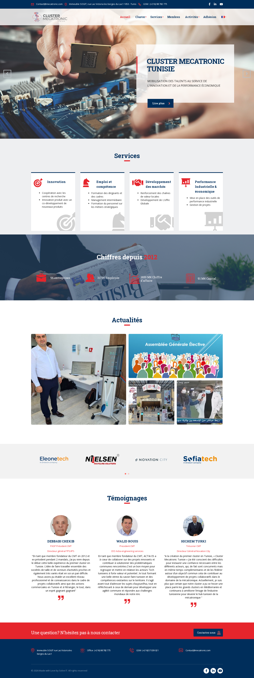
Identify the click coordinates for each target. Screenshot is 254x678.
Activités (191, 17)
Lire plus (158, 103)
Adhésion (209, 17)
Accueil (125, 17)
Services (156, 17)
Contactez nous (206, 632)
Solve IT (63, 670)
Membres (173, 17)
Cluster (140, 17)
